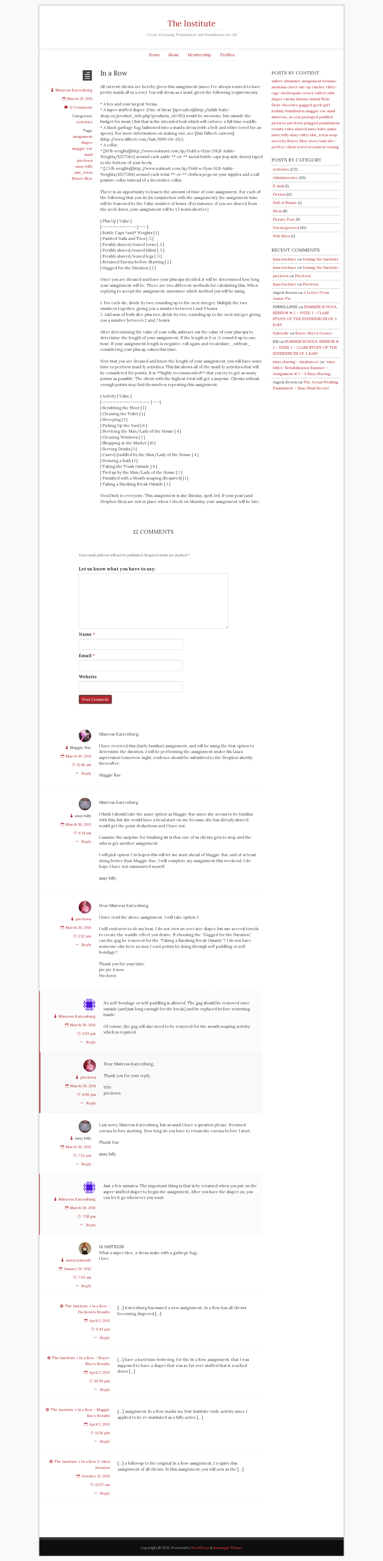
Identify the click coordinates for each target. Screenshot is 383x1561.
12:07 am (102, 1484)
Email (85, 655)
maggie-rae (82, 148)
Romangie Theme (227, 1548)
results (277, 129)
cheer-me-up (299, 87)
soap (333, 135)
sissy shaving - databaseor (296, 361)
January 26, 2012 (77, 1268)
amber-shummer (286, 81)
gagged (305, 105)
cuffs (330, 93)
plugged (311, 123)
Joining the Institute (320, 259)
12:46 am (84, 764)
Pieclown (303, 275)
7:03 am (84, 1277)
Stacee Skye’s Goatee (313, 333)
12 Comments (80, 107)
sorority (278, 141)
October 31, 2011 (96, 1476)
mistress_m (281, 117)
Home (154, 54)
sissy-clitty (299, 135)
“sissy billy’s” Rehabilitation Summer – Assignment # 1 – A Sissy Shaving (304, 367)
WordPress (200, 1548)
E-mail (278, 186)
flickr (325, 99)
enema (289, 99)
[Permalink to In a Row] (87, 78)
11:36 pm (102, 1433)
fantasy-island (308, 99)
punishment (329, 123)
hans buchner (284, 259)
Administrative (285, 177)
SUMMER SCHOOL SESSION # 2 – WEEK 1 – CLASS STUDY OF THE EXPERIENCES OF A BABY (306, 347)
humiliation (295, 111)
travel (302, 147)
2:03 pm (89, 1033)
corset (307, 93)
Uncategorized (286, 227)
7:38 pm (89, 1216)
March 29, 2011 (79, 98)
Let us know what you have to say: (117, 569)
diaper (86, 142)
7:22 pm (84, 1155)
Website (88, 677)
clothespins (291, 93)
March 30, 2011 (78, 756)
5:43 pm (103, 1329)
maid (88, 154)
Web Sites (281, 236)
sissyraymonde (78, 1260)
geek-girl (321, 105)
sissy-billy (83, 166)
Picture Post (284, 219)
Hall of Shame (285, 202)
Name (85, 634)
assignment (82, 136)
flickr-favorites (284, 105)
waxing (333, 147)
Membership (199, 54)
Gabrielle (281, 333)
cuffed (319, 93)
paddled (325, 117)
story (313, 141)
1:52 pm (84, 936)
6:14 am (84, 833)
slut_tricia (83, 172)
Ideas (277, 211)
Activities (84, 122)
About (173, 54)
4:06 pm (89, 1094)
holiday (277, 111)
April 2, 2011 (99, 1320)
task (322, 141)
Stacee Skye (82, 178)
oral (296, 117)
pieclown (84, 160)
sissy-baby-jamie (322, 129)
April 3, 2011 (99, 1372)
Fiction (279, 194)
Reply (86, 773)
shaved (301, 129)
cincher (318, 87)
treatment (317, 147)
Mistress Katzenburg (73, 90)
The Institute (191, 23)
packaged (309, 117)
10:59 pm (102, 1381)
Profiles (227, 54)
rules (289, 129)
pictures (278, 123)
